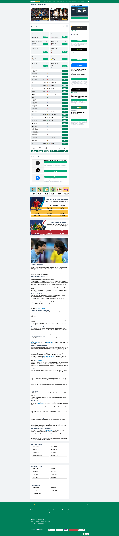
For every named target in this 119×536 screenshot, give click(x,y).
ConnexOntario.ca (41, 521)
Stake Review (53, 468)
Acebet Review (53, 480)
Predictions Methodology (40, 308)
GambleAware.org (41, 523)
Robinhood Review (54, 490)
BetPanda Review (54, 474)
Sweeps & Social (81, 1)
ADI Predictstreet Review (37, 493)
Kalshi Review (53, 487)
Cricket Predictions (54, 446)
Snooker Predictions (36, 458)
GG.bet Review (35, 477)
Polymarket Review (36, 490)
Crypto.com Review (36, 487)
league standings (49, 342)
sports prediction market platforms (49, 356)
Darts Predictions (35, 449)
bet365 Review (35, 468)
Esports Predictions (54, 449)
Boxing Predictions (36, 446)
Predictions (46, 1)
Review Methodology (38, 360)
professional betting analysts (45, 271)
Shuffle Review (35, 474)
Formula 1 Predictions (36, 452)
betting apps (63, 420)
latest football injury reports (57, 341)
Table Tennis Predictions (55, 458)
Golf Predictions (53, 452)
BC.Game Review (36, 480)
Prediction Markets (60, 1)
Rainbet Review (53, 471)
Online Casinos (74, 1)
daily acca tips (40, 403)
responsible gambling (50, 430)
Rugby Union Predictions (55, 455)
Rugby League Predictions (37, 455)
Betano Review (35, 471)
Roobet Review (53, 477)
